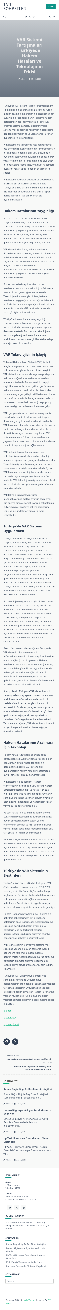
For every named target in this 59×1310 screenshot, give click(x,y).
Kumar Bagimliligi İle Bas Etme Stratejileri (27, 1089)
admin (23, 79)
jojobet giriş (9, 1017)
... (40, 1097)
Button (50, 6)
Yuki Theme (29, 1300)
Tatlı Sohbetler (14, 6)
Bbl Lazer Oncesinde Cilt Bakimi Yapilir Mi (26, 1266)
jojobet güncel (11, 1024)
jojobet (7, 1010)
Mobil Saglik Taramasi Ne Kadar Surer (24, 1262)
